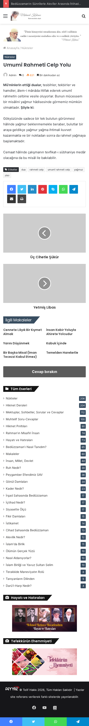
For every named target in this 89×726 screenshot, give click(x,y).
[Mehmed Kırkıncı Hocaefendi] (28, 16)
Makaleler (12, 454)
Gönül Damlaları (17, 481)
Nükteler (27, 48)
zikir (7, 175)
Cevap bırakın (44, 372)
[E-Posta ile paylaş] (11, 199)
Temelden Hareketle (62, 352)
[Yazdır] (21, 199)
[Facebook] (11, 189)
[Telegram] (73, 189)
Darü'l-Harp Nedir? (19, 585)
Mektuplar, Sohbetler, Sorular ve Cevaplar (35, 412)
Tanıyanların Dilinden (20, 578)
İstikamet (12, 523)
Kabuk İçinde (56, 343)
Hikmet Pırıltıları (16, 426)
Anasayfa (12, 48)
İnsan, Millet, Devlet (19, 461)
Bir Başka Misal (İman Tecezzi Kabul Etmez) (20, 354)
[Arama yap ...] (83, 17)
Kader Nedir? (15, 488)
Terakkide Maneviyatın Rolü (25, 572)
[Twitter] (21, 189)
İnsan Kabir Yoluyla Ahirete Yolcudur (61, 332)
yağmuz (78, 169)
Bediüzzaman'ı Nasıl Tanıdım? (26, 447)
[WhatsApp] (63, 189)
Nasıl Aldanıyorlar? (18, 558)
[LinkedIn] (32, 189)
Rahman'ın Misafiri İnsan (23, 433)
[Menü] (5, 17)
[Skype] (53, 189)
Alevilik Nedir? (15, 537)
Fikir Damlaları (15, 516)
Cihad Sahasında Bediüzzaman (27, 530)
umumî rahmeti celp (59, 169)
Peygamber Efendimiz (24, 474)
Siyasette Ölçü (16, 509)
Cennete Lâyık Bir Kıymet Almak (22, 332)
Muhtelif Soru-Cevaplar (22, 419)
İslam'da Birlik (15, 544)
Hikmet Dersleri (16, 405)
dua (23, 169)
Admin (12, 75)
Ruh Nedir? (13, 467)
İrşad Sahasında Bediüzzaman (27, 495)
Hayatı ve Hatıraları (19, 440)
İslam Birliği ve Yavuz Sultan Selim (29, 565)
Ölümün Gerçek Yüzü (20, 551)
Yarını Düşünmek (16, 343)
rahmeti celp (37, 169)
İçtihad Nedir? (15, 502)
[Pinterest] (42, 189)
